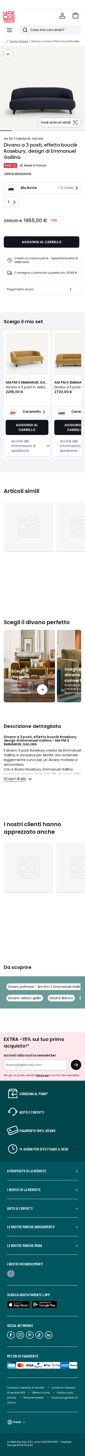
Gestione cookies (33, 1397)
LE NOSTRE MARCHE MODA (24, 1245)
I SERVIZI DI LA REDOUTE (24, 1189)
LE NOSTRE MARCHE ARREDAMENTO (31, 1227)
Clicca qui (42, 1075)
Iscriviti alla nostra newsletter (30, 1055)
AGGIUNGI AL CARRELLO (42, 242)
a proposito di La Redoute (26, 1171)
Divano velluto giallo (24, 998)
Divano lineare (19, 41)
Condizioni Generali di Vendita (25, 1387)
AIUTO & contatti (20, 1208)
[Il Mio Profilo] (62, 15)
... (5, 41)
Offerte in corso (41, 1392)
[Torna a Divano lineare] (8, 54)
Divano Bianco (61, 998)
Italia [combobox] (17, 1422)
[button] (75, 15)
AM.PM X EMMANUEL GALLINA (23, 139)
